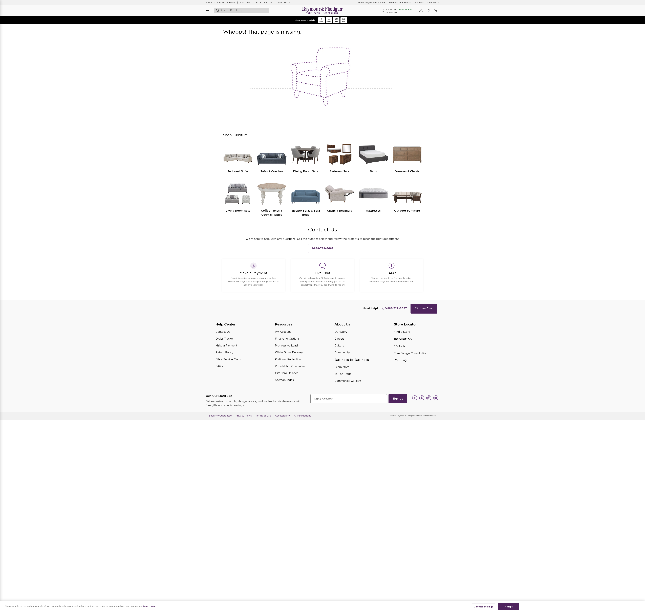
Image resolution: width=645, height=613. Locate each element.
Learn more (149, 606)
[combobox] (242, 11)
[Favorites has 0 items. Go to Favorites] (428, 10)
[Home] (322, 10)
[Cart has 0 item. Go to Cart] (435, 10)
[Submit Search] (217, 11)
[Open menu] (209, 10)
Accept (508, 606)
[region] (322, 607)
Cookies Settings (483, 606)
